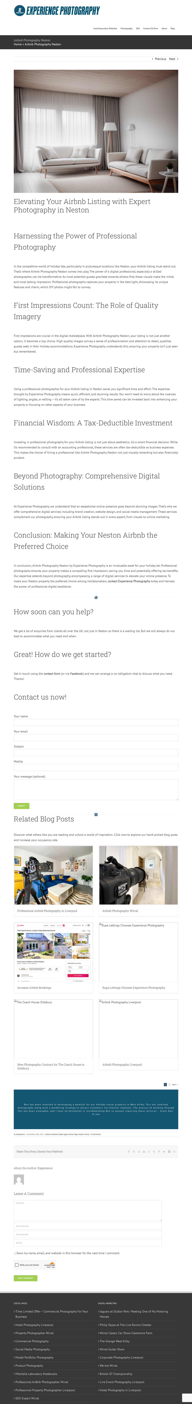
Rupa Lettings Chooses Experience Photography (133, 987)
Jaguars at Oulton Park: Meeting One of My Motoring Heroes (134, 1314)
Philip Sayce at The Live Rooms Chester (125, 1325)
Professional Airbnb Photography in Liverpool (47, 911)
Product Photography (29, 1366)
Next (172, 59)
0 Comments (96, 1134)
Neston (81, 1134)
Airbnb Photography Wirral (120, 911)
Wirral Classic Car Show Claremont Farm (126, 1333)
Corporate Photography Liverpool (121, 1357)
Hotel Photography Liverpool (34, 1325)
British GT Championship (116, 1374)
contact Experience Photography (129, 581)
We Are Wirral (108, 1366)
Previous (160, 59)
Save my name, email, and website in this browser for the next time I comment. (68, 1253)
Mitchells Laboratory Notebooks (36, 1374)
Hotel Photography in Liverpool (120, 1390)
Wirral (87, 1134)
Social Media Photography (32, 1349)
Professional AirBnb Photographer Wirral (41, 1382)
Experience (20, 1134)
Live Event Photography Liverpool (122, 1382)
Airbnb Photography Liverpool (122, 1064)
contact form (52, 674)
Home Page (73, 1134)
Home (18, 44)
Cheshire (54, 1134)
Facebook (76, 674)
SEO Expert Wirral (27, 1398)
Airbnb (47, 1134)
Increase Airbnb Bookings (34, 987)
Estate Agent (63, 1134)
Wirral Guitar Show (112, 1349)
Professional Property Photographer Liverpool (45, 1390)
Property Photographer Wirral (34, 1333)
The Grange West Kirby (114, 1341)
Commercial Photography (32, 1341)
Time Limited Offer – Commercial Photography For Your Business (51, 1314)
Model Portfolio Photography (34, 1357)
